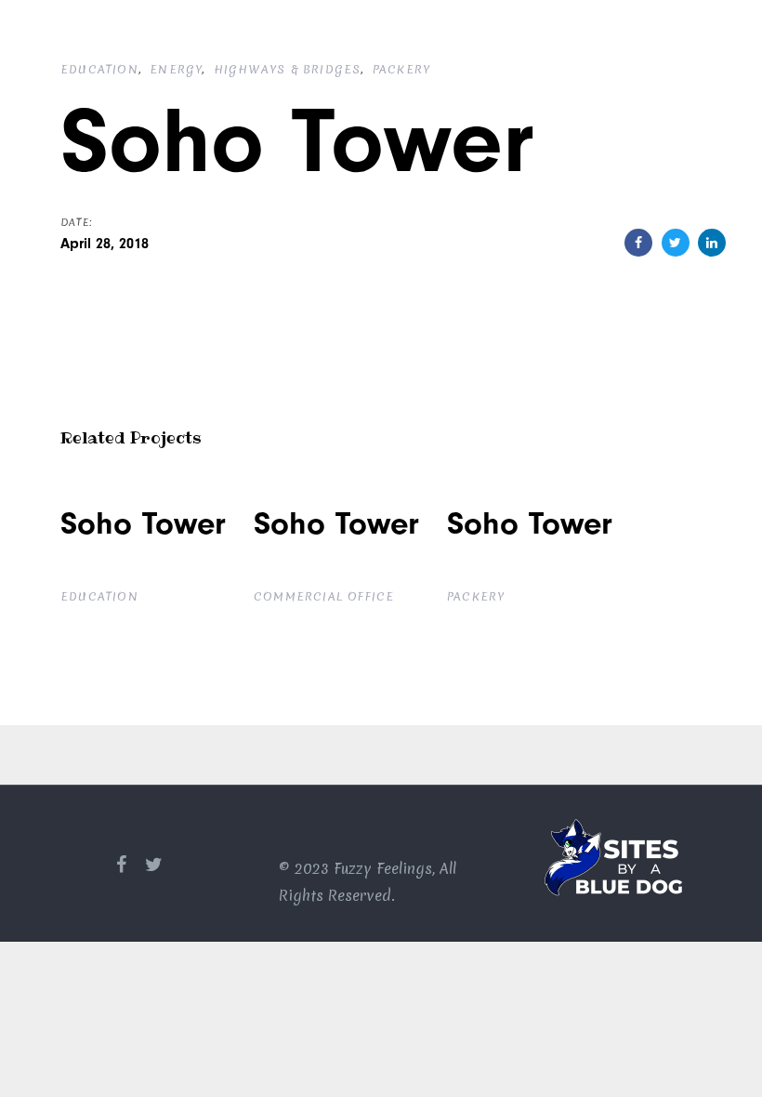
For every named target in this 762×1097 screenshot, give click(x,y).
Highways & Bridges (287, 69)
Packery (401, 69)
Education (99, 69)
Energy (176, 69)
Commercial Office (324, 596)
